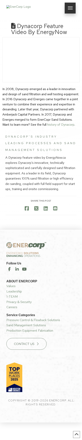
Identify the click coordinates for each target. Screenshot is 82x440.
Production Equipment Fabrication (29, 330)
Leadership (14, 291)
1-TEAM (12, 296)
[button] (70, 8)
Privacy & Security (19, 302)
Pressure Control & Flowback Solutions (33, 320)
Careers (11, 307)
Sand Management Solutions (26, 325)
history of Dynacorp (60, 124)
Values (11, 286)
